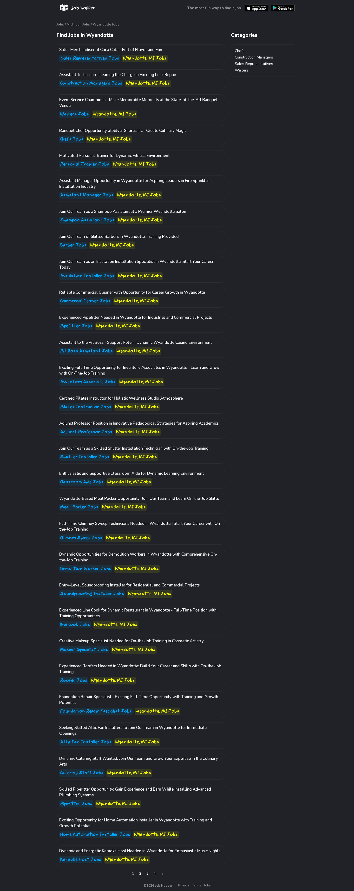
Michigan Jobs (78, 24)
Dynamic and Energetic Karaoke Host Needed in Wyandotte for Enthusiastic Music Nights (139, 851)
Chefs (239, 50)
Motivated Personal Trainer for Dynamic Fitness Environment (114, 155)
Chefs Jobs (71, 139)
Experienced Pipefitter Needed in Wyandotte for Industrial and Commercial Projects (135, 317)
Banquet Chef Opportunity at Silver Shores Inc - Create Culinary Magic (122, 130)
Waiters (241, 70)
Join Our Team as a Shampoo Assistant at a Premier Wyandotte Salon (122, 211)
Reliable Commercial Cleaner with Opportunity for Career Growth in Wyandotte (132, 292)
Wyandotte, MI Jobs (145, 58)
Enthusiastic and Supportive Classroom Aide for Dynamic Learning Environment (131, 473)
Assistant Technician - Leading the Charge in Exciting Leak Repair (117, 75)
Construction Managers (254, 57)
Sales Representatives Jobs (89, 58)
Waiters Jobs (74, 114)
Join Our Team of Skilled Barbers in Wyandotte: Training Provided (119, 236)
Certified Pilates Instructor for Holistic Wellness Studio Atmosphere (121, 398)
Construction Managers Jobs (91, 83)
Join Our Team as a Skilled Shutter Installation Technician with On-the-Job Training (134, 448)
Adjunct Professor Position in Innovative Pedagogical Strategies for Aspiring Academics (139, 423)
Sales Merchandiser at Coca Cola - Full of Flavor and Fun (110, 49)
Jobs (60, 24)
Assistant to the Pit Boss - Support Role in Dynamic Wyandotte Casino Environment (135, 342)
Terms (196, 885)
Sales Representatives (254, 63)
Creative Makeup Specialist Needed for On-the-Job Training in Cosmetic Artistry (131, 641)
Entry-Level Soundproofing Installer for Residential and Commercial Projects (129, 585)
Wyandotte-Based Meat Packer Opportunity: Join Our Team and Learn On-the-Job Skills (139, 498)
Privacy (183, 885)
